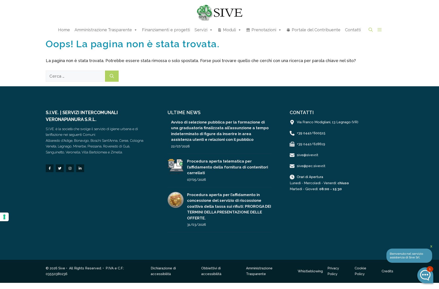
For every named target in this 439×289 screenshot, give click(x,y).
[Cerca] (112, 76)
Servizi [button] (201, 29)
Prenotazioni (264, 29)
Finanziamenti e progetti (166, 29)
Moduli (229, 29)
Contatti (353, 29)
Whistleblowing (310, 271)
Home (64, 29)
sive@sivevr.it (307, 155)
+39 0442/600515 (311, 133)
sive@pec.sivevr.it (311, 166)
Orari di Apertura (310, 177)
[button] (371, 29)
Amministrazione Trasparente (103, 29)
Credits (387, 271)
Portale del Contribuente (316, 29)
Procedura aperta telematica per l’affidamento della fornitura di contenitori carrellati (227, 167)
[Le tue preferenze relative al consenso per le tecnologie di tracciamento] (4, 217)
